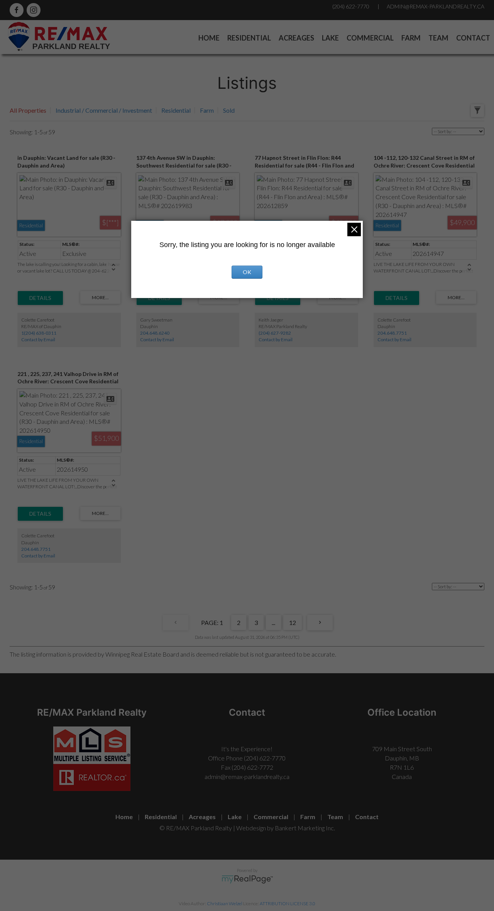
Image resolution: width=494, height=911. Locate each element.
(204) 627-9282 (275, 333)
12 (292, 622)
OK (247, 272)
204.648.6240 (154, 333)
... (273, 622)
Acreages (296, 38)
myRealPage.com (247, 879)
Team (438, 38)
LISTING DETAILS (40, 298)
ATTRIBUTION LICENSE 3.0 (287, 903)
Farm (411, 38)
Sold (229, 110)
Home (209, 38)
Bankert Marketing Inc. (305, 827)
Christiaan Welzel (224, 903)
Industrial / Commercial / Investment (104, 110)
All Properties (28, 110)
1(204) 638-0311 (38, 333)
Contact (473, 38)
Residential (249, 38)
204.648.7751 (392, 333)
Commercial (370, 38)
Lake (330, 38)
